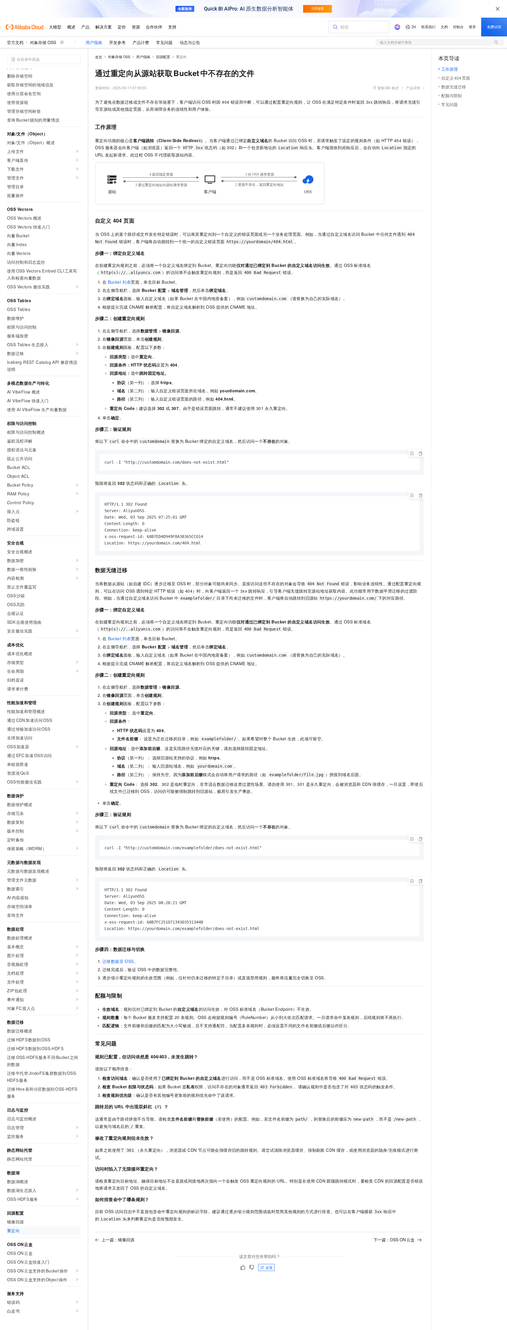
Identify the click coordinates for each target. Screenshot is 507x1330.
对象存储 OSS (43, 42)
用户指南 (94, 42)
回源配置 (163, 56)
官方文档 (15, 42)
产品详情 (413, 87)
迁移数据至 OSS (118, 961)
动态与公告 (190, 42)
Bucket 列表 (119, 282)
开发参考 (117, 42)
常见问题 (164, 42)
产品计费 (141, 42)
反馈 (269, 1267)
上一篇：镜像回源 (118, 1239)
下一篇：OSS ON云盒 (394, 1239)
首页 (98, 56)
